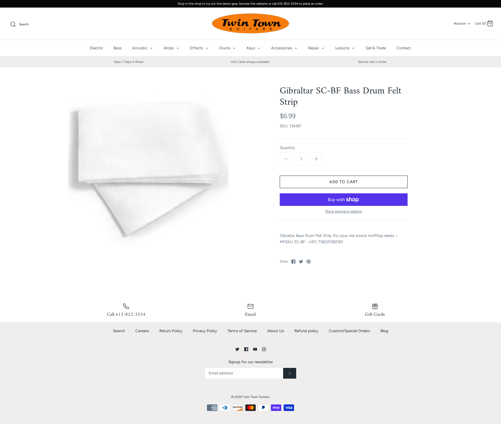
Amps (169, 48)
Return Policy (170, 331)
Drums (225, 48)
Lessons (342, 48)
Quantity (287, 147)
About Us (275, 331)
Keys (251, 48)
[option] (148, 166)
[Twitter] (237, 349)
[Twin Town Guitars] (250, 24)
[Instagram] (264, 349)
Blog (384, 331)
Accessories (282, 48)
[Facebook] (246, 349)
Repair (314, 48)
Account (460, 23)
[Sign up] (289, 373)
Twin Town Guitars (256, 397)
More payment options (343, 212)
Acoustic (140, 48)
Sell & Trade (376, 48)
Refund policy (306, 331)
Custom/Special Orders (349, 331)
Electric (96, 48)
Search (119, 331)
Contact (403, 48)
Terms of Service (242, 331)
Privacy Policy (205, 331)
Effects (197, 48)
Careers (142, 331)
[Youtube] (255, 349)
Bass (118, 48)
